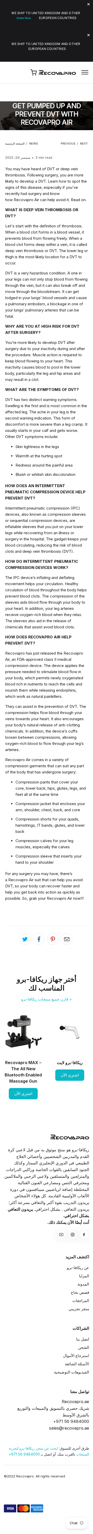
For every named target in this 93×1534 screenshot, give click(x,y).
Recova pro (69, 1137)
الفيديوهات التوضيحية (71, 1372)
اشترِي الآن (70, 1075)
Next (84, 143)
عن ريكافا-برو (78, 1267)
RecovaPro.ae (58, 72)
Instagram (72, 1234)
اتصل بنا (82, 1339)
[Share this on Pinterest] (52, 939)
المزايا (84, 1275)
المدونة (83, 1284)
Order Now (24, 18)
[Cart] (33, 72)
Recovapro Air (26, 199)
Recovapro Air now (64, 898)
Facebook (84, 1234)
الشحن (83, 1347)
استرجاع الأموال (76, 1355)
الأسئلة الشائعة (77, 1363)
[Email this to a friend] (66, 939)
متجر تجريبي (79, 1308)
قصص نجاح (80, 1292)
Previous (68, 143)
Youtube (61, 1234)
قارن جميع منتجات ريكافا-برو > (46, 999)
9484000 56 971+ (24, 1454)
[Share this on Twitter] (24, 939)
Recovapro (15, 653)
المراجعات (80, 1300)
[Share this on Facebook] (38, 939)
